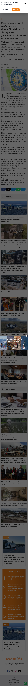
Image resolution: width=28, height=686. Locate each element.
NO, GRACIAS (6, 9)
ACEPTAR (15, 9)
